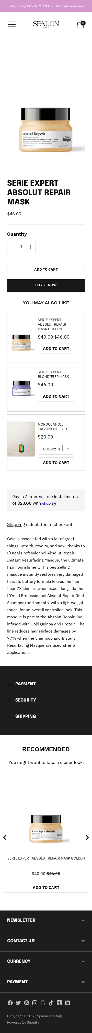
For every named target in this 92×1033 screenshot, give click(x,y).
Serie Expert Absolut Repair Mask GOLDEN (52, 324)
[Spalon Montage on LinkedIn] (67, 1004)
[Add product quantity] (12, 247)
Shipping (16, 524)
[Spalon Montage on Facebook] (10, 1004)
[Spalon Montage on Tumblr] (59, 1004)
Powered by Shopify (23, 1022)
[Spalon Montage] (46, 24)
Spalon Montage (50, 1016)
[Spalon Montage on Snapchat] (43, 1004)
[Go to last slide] (5, 837)
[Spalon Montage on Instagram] (35, 1004)
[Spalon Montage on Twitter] (18, 1004)
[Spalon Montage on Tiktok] (51, 1004)
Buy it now (45, 285)
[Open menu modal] (12, 24)
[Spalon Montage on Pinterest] (27, 1004)
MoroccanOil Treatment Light (53, 426)
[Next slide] (87, 837)
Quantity (17, 234)
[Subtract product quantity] (30, 247)
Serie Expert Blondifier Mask (53, 374)
